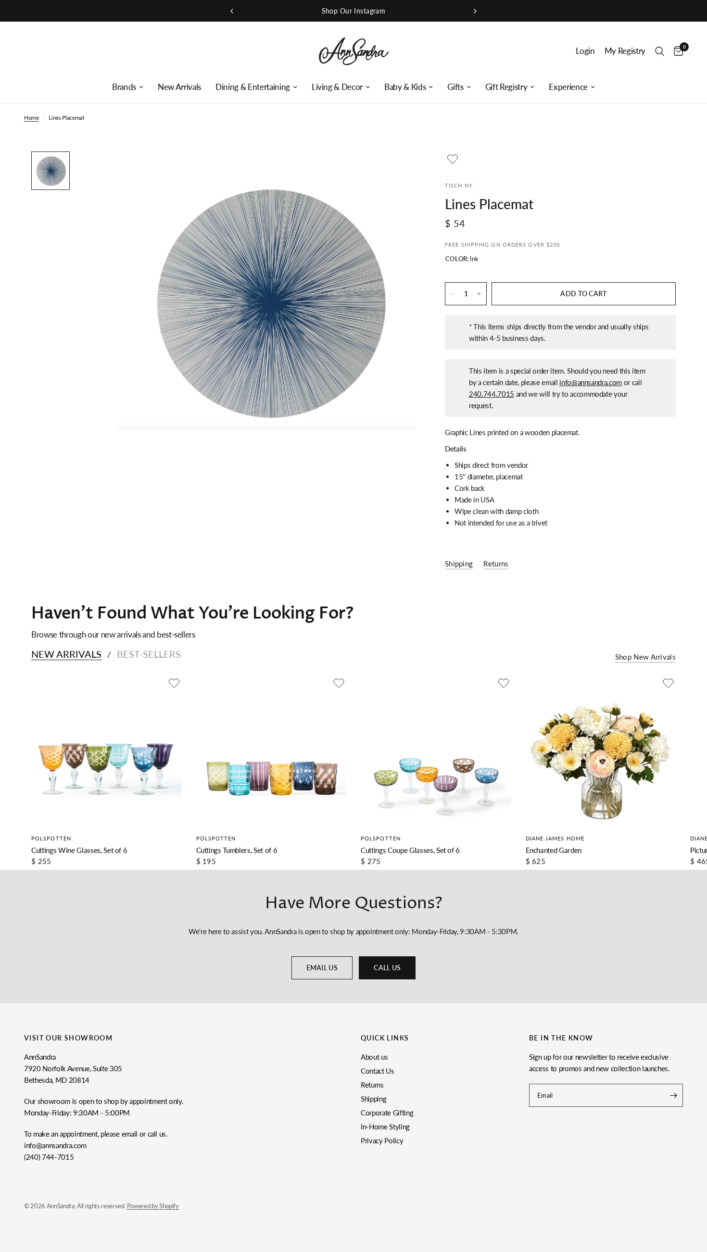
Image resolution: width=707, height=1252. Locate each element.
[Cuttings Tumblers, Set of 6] (271, 751)
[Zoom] (396, 172)
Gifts (455, 87)
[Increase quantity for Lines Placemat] (479, 294)
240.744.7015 (491, 393)
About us (374, 1056)
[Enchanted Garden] (601, 751)
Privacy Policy (382, 1140)
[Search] (659, 51)
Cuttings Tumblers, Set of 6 (237, 850)
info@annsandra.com (590, 382)
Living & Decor (337, 87)
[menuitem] (128, 87)
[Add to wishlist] (452, 159)
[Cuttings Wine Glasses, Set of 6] (106, 751)
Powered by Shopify (153, 1206)
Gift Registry (506, 87)
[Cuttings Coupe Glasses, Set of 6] (436, 751)
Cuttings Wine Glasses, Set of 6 (79, 850)
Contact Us (377, 1070)
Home (31, 117)
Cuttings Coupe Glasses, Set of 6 (410, 850)
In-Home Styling (385, 1126)
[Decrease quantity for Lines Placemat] (452, 294)
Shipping (373, 1098)
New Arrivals (179, 87)
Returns (372, 1084)
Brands (124, 87)
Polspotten (51, 838)
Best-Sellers (149, 654)
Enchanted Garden (554, 850)
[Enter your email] (673, 1095)
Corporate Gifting (387, 1112)
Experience (568, 87)
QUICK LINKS (385, 1038)
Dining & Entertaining (252, 87)
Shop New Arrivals (645, 657)
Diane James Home (555, 838)
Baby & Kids (405, 87)
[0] (676, 51)
